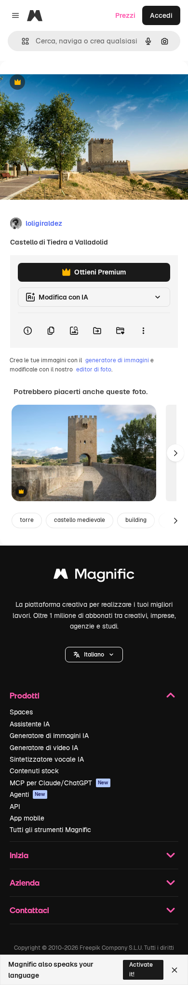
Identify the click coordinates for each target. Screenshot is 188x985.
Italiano (94, 654)
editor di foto (93, 369)
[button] (94, 654)
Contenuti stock (34, 770)
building (136, 520)
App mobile (27, 818)
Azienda (25, 882)
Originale (63, 82)
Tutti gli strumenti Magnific (50, 829)
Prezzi (125, 15)
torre (27, 520)
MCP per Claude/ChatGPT (59, 783)
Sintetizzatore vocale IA (47, 759)
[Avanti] (175, 453)
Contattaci (29, 910)
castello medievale (79, 520)
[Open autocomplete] (21, 41)
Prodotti (25, 695)
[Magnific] (94, 576)
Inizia (19, 855)
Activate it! (141, 969)
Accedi (161, 15)
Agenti (27, 794)
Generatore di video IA (44, 747)
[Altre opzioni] (143, 330)
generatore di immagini (117, 360)
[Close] (174, 970)
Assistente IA (30, 724)
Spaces (21, 712)
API (15, 806)
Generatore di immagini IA (49, 735)
